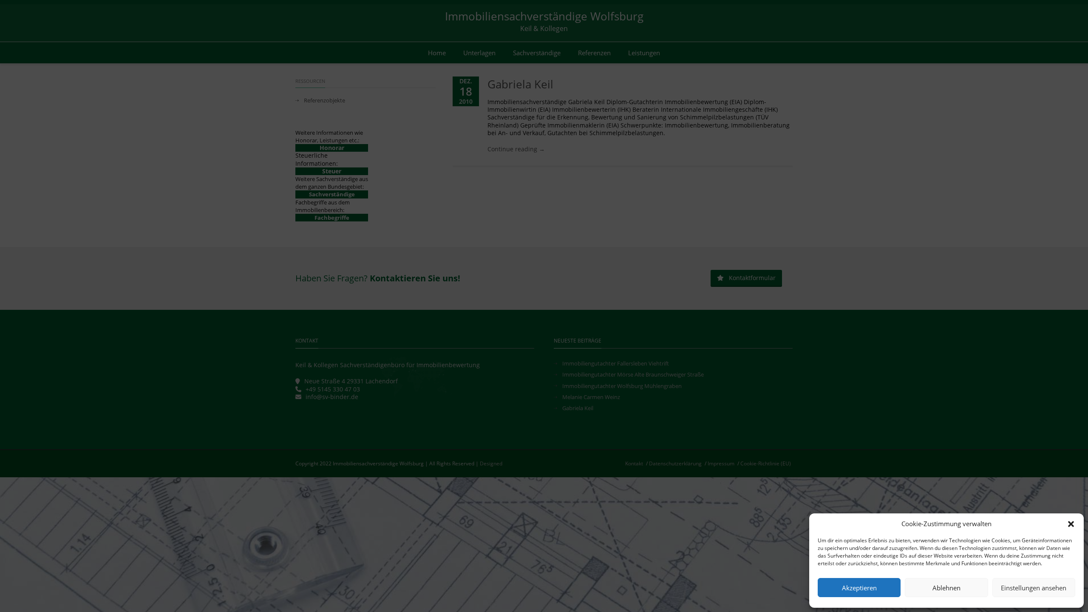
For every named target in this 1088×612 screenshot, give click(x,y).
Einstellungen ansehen (1033, 588)
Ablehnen (946, 588)
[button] (1071, 524)
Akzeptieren (859, 588)
